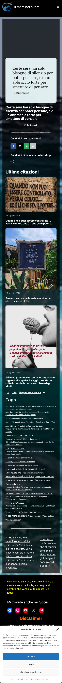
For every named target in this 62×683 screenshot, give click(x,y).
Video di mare (36, 512)
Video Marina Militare (16, 516)
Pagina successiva (32, 392)
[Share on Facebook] (13, 146)
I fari (7, 448)
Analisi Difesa (10, 426)
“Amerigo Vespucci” (13, 520)
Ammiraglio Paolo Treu (46, 422)
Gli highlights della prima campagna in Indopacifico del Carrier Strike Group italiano (29, 443)
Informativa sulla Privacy (40, 679)
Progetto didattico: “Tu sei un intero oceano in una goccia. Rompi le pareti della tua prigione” (28, 488)
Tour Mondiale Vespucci (15, 503)
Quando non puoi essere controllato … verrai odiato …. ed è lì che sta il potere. (28, 222)
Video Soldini (48, 516)
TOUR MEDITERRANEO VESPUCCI (39, 493)
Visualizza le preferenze (31, 672)
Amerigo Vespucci (12, 422)
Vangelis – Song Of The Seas (16, 512)
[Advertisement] (31, 37)
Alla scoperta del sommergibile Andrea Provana (24, 418)
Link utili (41, 469)
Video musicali (34, 516)
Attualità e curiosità (34, 426)
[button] (57, 629)
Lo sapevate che (13, 473)
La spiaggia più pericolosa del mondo (20, 461)
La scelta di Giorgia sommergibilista (19, 458)
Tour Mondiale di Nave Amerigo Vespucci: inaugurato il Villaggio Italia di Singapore (27, 497)
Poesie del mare (12, 484)
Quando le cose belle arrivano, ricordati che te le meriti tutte (28, 300)
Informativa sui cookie (20, 679)
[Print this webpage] (33, 146)
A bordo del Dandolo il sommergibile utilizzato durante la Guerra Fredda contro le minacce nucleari (30, 407)
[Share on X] (20, 146)
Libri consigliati (30, 469)
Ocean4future (11, 480)
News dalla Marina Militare (19, 476)
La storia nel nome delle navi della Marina (21, 465)
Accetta (31, 656)
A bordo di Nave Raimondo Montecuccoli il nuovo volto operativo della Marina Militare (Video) (27, 413)
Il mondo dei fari (18, 448)
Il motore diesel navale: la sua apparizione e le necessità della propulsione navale (29, 452)
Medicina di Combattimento (33, 473)
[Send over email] (26, 146)
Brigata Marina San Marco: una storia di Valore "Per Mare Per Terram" (29, 430)
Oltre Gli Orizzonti (26, 480)
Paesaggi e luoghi (43, 480)
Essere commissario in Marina (17, 439)
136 (14, 392)
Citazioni (9, 435)
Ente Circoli (28, 435)
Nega (31, 664)
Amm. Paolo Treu (28, 422)
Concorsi (18, 435)
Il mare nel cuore (27, 7)
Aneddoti (21, 426)
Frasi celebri (35, 439)
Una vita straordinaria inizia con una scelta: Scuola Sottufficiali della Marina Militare (30, 507)
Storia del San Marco (14, 493)
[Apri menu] (58, 7)
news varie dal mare (44, 476)
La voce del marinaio (13, 469)
